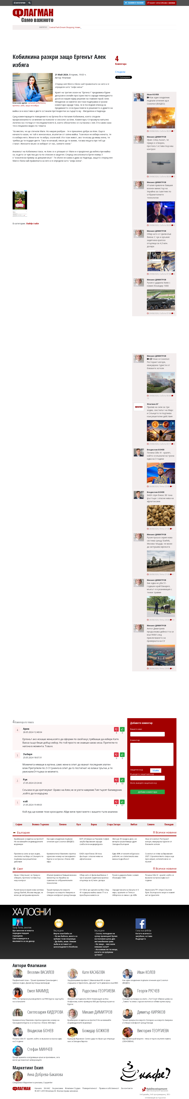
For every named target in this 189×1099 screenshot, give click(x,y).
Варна (94, 824)
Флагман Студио (72, 1088)
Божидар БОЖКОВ (95, 1030)
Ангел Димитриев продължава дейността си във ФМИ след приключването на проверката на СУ (160, 634)
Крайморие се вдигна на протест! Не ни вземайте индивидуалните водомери (29, 841)
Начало (38, 1088)
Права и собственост (109, 1088)
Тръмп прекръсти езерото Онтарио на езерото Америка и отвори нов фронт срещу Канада (61, 892)
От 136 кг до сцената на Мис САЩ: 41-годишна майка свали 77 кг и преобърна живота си (94, 892)
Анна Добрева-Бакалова (45, 1074)
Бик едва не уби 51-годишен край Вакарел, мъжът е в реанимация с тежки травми (159, 588)
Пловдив (168, 824)
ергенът (16, 105)
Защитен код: (136, 769)
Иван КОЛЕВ (146, 972)
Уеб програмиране (158, 1094)
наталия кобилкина (36, 103)
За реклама (57, 1088)
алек (23, 105)
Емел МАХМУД (38, 991)
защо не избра (32, 105)
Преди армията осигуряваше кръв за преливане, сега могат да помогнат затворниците (36, 1058)
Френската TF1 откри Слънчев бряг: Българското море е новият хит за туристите (160, 892)
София (19, 824)
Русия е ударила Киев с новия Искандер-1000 (158, 284)
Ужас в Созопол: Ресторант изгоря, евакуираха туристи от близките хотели (158, 364)
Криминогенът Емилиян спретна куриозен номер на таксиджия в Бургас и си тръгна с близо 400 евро (61, 857)
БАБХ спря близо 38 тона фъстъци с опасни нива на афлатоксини (160, 498)
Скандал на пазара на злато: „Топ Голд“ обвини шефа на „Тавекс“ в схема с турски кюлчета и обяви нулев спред (147, 1000)
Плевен (62, 824)
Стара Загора (113, 824)
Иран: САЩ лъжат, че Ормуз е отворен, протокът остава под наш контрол (160, 144)
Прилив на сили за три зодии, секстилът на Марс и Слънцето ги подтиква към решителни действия (160, 412)
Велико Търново (40, 824)
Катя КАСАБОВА (93, 972)
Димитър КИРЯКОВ (151, 1012)
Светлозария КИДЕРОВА (45, 1012)
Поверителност (89, 1088)
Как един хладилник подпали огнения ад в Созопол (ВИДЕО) (158, 100)
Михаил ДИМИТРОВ (97, 1012)
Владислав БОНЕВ (40, 1030)
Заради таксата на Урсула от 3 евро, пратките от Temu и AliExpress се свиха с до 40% (125, 892)
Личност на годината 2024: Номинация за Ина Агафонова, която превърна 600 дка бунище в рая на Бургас (90, 1001)
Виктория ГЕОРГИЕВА (153, 1030)
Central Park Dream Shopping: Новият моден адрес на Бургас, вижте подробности (85, 27)
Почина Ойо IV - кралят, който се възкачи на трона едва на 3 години (160, 455)
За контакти (127, 1088)
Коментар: (135, 740)
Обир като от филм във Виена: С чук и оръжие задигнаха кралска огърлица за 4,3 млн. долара (159, 240)
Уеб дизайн (144, 1094)
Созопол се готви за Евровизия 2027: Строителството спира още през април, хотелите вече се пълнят (159, 857)
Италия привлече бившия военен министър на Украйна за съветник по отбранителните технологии (160, 191)
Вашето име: (136, 729)
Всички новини (166, 832)
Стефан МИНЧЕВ (39, 1049)
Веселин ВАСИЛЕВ (40, 972)
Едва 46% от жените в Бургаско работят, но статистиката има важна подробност (125, 856)
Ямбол (134, 824)
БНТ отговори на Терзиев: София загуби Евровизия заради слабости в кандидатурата (94, 841)
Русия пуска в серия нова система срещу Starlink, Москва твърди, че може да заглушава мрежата (159, 542)
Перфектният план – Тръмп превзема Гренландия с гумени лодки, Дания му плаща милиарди (35, 981)
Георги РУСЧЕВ (148, 991)
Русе (78, 824)
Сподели (120, 71)
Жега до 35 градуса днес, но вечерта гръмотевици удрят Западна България (124, 841)
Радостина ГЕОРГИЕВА (98, 991)
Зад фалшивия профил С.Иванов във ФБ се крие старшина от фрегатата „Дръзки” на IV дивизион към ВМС (92, 981)
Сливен (150, 824)
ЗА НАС (47, 1088)
